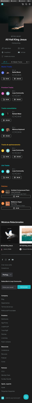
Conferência (5, 350)
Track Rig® (4, 330)
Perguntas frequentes (8, 391)
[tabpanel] (16, 138)
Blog (2, 299)
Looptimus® (5, 326)
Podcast (3, 358)
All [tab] (6, 62)
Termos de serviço (7, 307)
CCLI (3, 371)
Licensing (4, 338)
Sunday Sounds (6, 379)
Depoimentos (5, 303)
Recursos (4, 354)
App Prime (4, 323)
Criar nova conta (6, 265)
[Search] (26, 4)
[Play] (2, 72)
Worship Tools (5, 375)
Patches (3, 334)
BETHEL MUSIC (16, 36)
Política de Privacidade (8, 310)
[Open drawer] (30, 4)
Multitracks (4, 319)
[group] (5, 78)
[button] (3, 72)
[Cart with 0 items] (23, 4)
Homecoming (16, 43)
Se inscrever (24, 287)
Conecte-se (5, 268)
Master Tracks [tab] (17, 62)
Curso (3, 361)
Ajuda (3, 387)
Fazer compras (6, 342)
